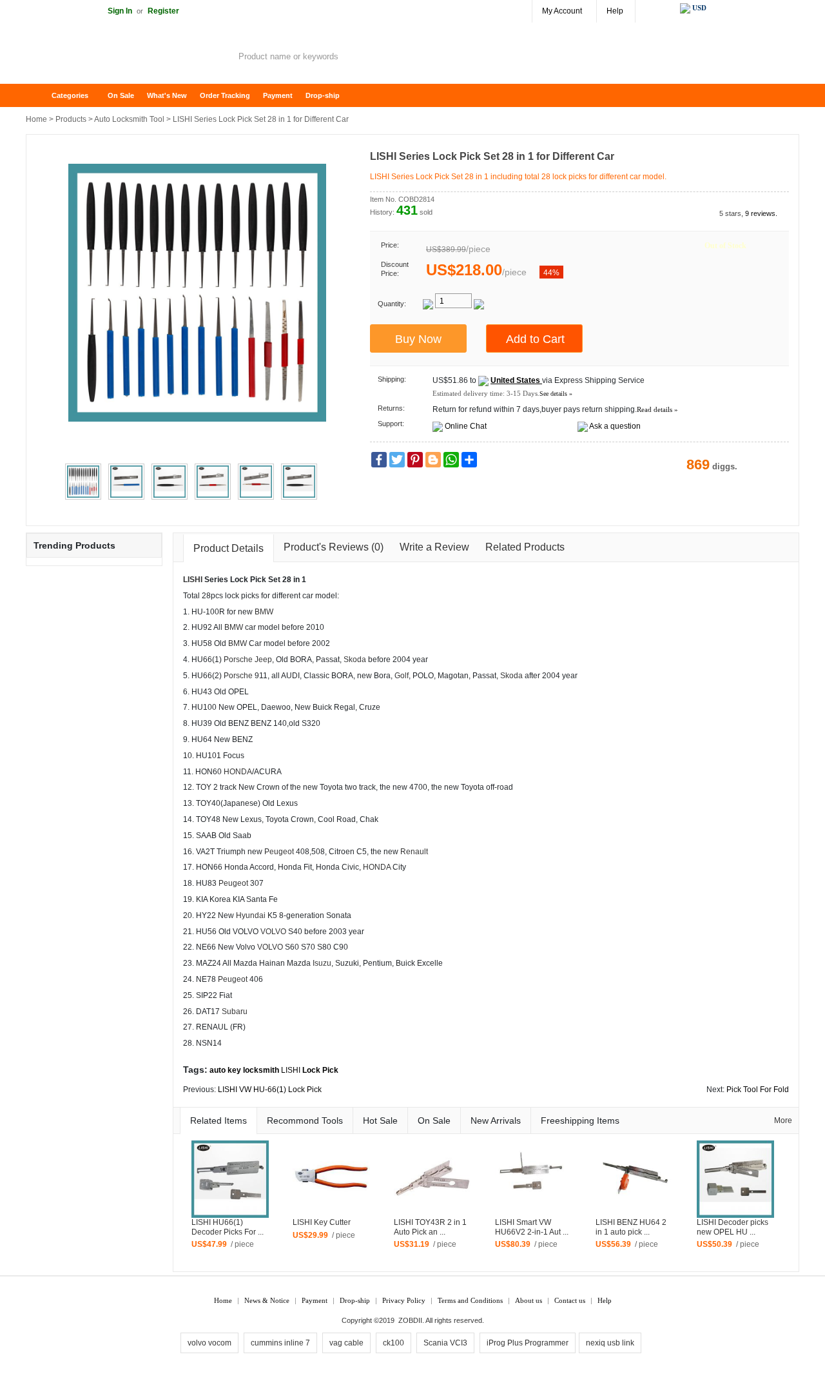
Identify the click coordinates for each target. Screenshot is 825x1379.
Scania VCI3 (445, 1342)
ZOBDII (410, 1320)
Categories (70, 95)
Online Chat (466, 426)
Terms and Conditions (470, 1300)
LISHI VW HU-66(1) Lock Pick (270, 1089)
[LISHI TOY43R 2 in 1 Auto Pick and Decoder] (432, 1178)
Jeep (263, 659)
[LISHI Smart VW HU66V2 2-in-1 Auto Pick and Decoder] (533, 1178)
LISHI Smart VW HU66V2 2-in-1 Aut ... (531, 1227)
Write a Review (434, 547)
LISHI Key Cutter (322, 1222)
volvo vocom (209, 1342)
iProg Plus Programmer (527, 1342)
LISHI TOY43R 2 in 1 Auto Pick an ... (430, 1227)
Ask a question (615, 426)
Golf (401, 675)
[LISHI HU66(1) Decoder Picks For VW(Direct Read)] (230, 1178)
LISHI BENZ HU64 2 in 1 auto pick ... (631, 1227)
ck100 (393, 1342)
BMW (264, 611)
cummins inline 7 (280, 1342)
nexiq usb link (610, 1342)
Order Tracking (225, 95)
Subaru (235, 1011)
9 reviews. (761, 213)
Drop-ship (323, 95)
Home (42, 96)
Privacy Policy (403, 1300)
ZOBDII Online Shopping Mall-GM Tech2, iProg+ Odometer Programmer (129, 58)
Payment (278, 95)
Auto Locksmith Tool (129, 119)
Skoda (355, 659)
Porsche (238, 659)
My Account (562, 10)
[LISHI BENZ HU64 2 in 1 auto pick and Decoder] (634, 1178)
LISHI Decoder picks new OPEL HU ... (732, 1227)
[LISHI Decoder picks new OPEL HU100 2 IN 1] (735, 1178)
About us (528, 1300)
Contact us (569, 1300)
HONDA (238, 771)
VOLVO (273, 931)
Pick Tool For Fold (757, 1089)
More (783, 1120)
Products (70, 119)
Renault (414, 851)
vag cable (346, 1342)
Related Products (525, 547)
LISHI (192, 579)
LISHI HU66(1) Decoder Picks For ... (227, 1227)
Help (615, 10)
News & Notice (266, 1300)
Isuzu (322, 963)
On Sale (121, 95)
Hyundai (251, 915)
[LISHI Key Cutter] (331, 1178)
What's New (167, 95)
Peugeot (279, 851)
